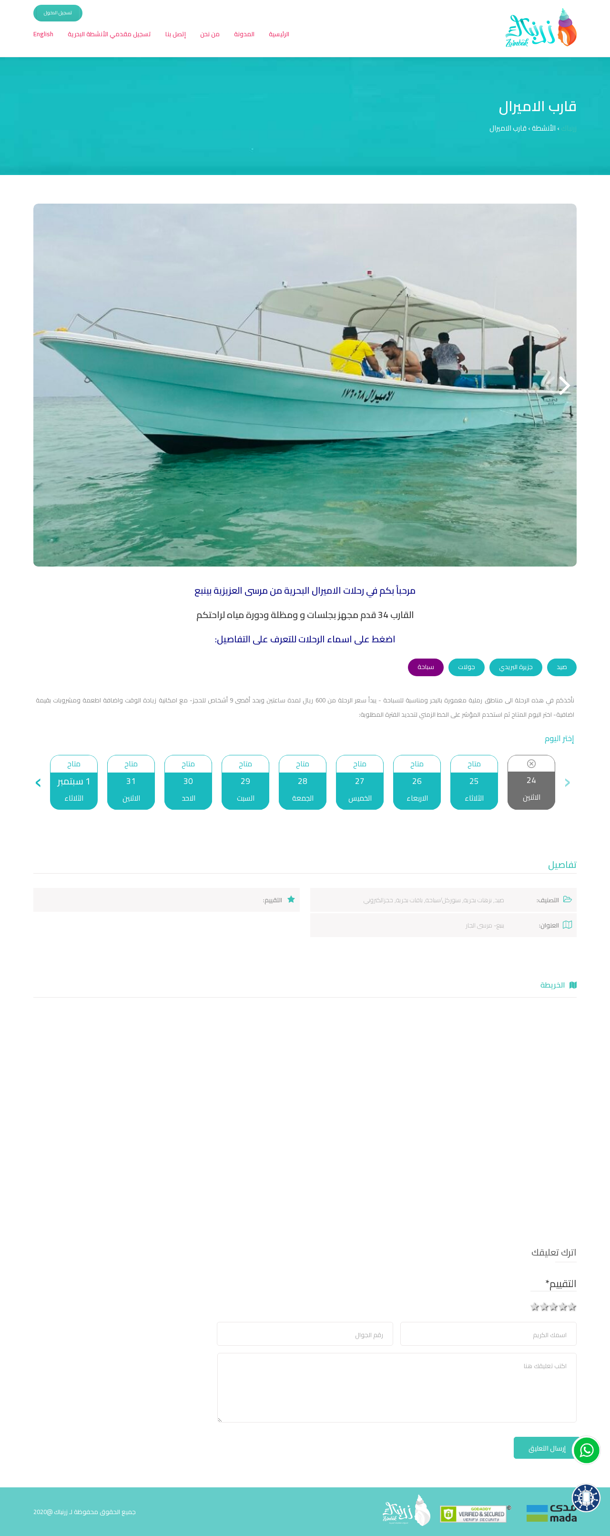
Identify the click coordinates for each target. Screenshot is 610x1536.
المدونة (244, 34)
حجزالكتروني (378, 900)
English (43, 34)
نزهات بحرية (478, 900)
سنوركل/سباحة (443, 900)
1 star (572, 1306)
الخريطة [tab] (553, 985)
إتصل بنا (175, 34)
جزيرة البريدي (516, 666)
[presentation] (567, 782)
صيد (562, 666)
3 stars (554, 1306)
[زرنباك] (480, 1510)
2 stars (563, 1306)
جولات (466, 666)
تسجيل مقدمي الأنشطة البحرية (109, 34)
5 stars (535, 1306)
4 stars (544, 1306)
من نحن (210, 34)
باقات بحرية (409, 900)
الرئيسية (279, 34)
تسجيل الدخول (58, 12)
